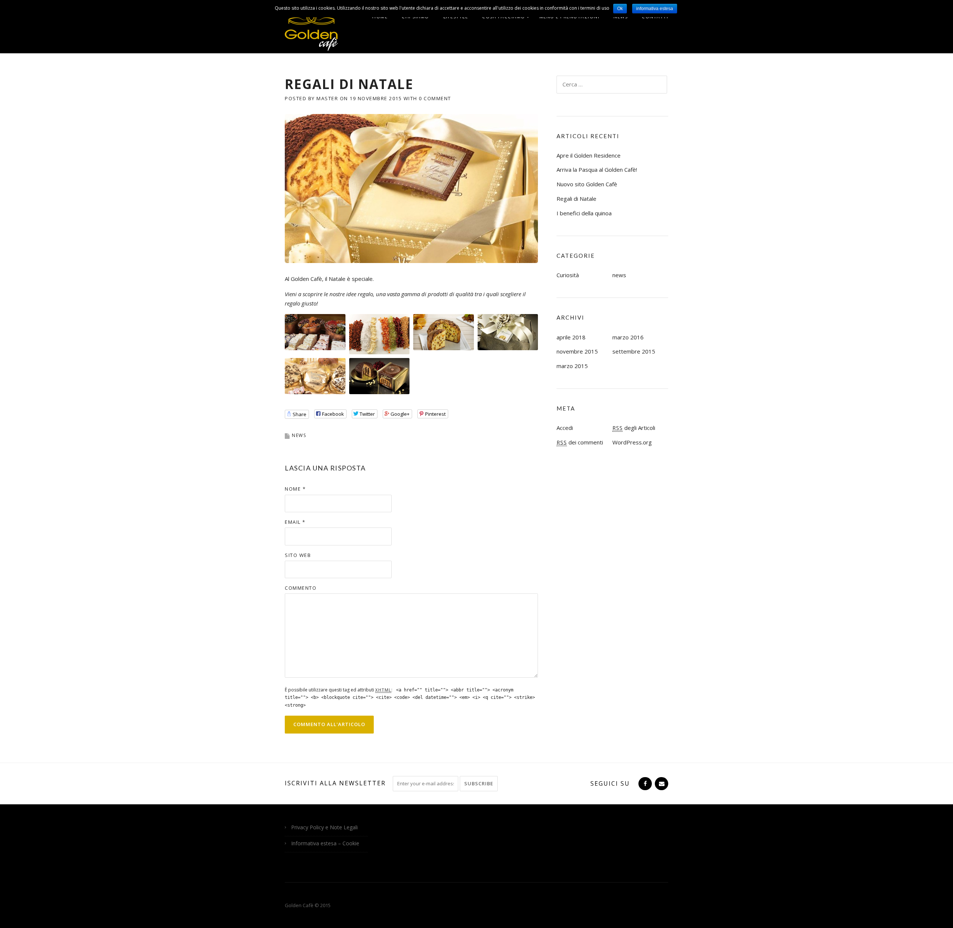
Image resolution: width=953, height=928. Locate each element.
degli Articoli (633, 427)
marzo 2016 (628, 337)
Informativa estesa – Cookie (325, 843)
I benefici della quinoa (584, 213)
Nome (295, 488)
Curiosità (568, 275)
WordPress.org (632, 442)
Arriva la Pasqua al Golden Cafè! (597, 169)
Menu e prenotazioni (569, 16)
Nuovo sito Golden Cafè (587, 184)
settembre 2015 (633, 351)
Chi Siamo (415, 16)
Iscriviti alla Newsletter (335, 783)
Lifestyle (455, 16)
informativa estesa (654, 8)
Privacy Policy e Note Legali (324, 827)
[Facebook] (644, 783)
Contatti (655, 16)
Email (295, 522)
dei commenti (580, 442)
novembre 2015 (577, 351)
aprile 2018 (571, 337)
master (327, 98)
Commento (300, 588)
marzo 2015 (572, 366)
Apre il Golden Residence (589, 155)
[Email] (660, 783)
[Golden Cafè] (311, 30)
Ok (620, 8)
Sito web (298, 555)
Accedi (565, 427)
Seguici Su (610, 783)
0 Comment (435, 98)
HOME (380, 16)
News (620, 16)
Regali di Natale (576, 198)
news (299, 435)
